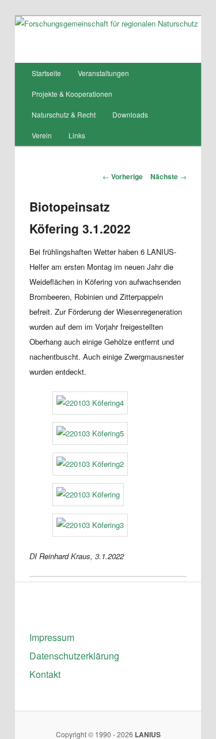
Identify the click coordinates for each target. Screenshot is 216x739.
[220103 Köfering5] (90, 433)
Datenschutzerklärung (74, 655)
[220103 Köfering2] (90, 463)
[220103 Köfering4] (90, 402)
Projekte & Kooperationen (72, 94)
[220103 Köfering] (88, 494)
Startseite (46, 73)
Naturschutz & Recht (64, 114)
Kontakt (44, 674)
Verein (42, 135)
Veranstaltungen (103, 73)
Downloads (130, 114)
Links (77, 135)
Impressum (51, 637)
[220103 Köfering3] (90, 524)
